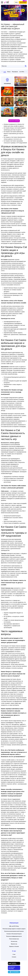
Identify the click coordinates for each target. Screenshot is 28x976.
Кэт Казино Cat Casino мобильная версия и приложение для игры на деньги (13, 133)
